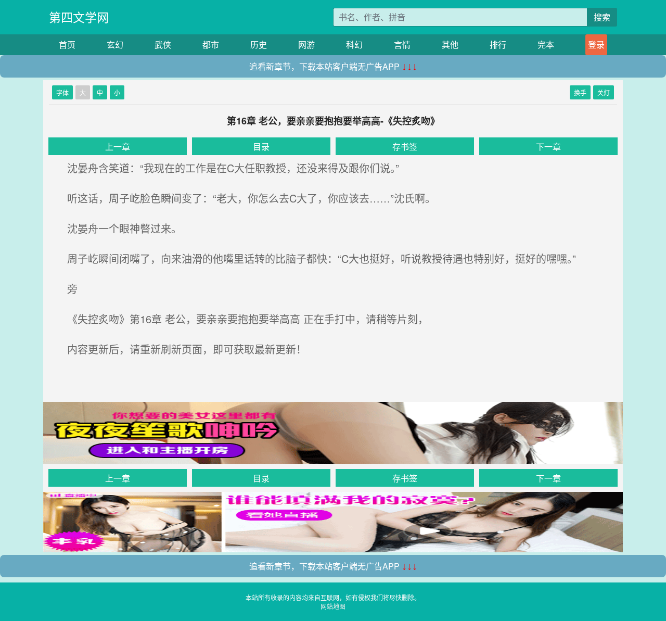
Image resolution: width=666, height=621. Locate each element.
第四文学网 (79, 17)
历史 (258, 44)
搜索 (602, 17)
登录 (596, 44)
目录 (261, 147)
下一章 (548, 147)
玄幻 (115, 44)
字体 (62, 92)
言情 (402, 44)
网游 (306, 44)
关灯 (603, 92)
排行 (498, 44)
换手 (580, 92)
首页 (67, 44)
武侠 (163, 44)
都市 (210, 44)
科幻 (354, 44)
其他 (450, 44)
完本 (545, 44)
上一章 (117, 147)
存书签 (404, 147)
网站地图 (333, 606)
